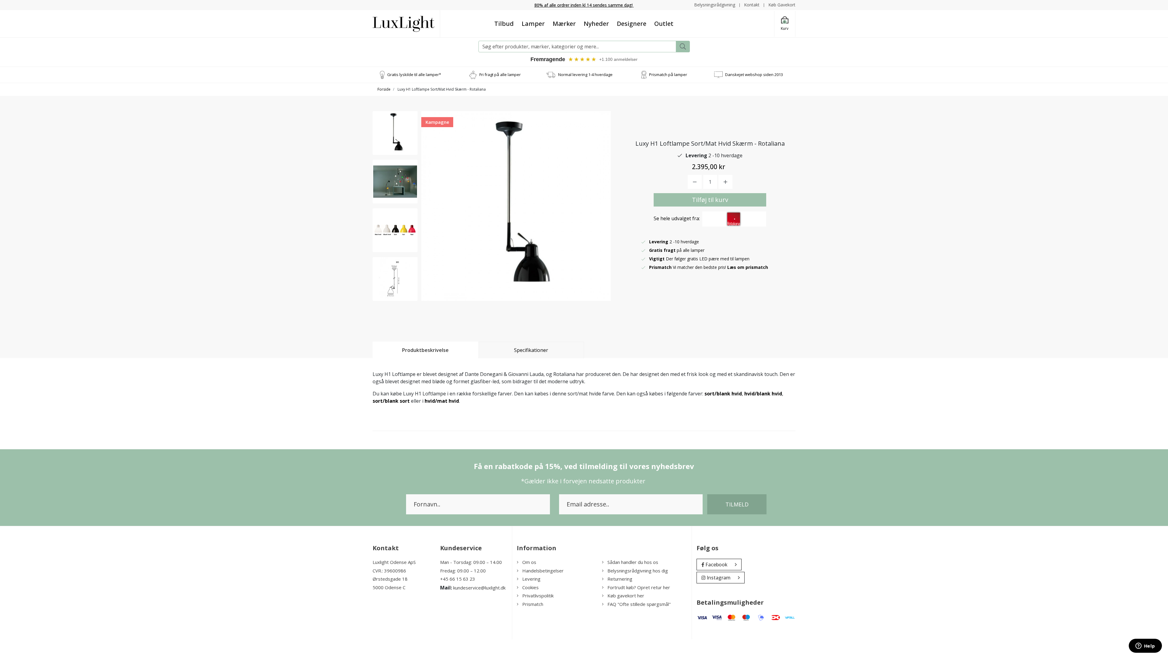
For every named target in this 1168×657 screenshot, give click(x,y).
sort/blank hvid (723, 393)
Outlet (663, 23)
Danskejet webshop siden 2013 (754, 74)
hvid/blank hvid (763, 393)
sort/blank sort (391, 401)
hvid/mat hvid (442, 401)
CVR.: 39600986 (389, 571)
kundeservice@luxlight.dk (479, 588)
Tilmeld (737, 504)
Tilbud (504, 23)
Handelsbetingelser (543, 571)
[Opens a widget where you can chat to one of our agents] (1145, 646)
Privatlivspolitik (538, 596)
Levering (531, 579)
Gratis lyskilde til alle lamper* (414, 74)
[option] (395, 133)
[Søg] (683, 46)
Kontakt (752, 5)
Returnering (619, 579)
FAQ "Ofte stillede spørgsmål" (639, 604)
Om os (529, 562)
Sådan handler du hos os (632, 562)
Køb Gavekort (781, 5)
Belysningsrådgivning (714, 5)
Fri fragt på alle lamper (500, 74)
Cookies (530, 587)
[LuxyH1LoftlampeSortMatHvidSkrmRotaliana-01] (395, 133)
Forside (384, 89)
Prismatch (532, 604)
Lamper (533, 23)
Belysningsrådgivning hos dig (637, 571)
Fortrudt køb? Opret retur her (638, 587)
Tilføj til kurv (710, 200)
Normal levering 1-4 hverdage (585, 74)
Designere (631, 23)
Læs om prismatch (747, 267)
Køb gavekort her (625, 596)
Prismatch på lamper (668, 74)
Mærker (564, 23)
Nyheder (596, 23)
